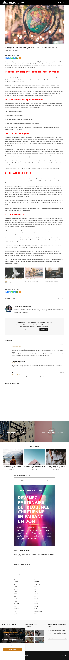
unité (15, 611)
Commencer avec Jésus (11, 50)
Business (16, 581)
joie (35, 591)
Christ (15, 583)
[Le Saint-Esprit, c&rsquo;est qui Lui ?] (54, 273)
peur (15, 599)
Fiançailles (16, 589)
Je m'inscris (13, 649)
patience (36, 598)
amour (35, 578)
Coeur (15, 584)
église (35, 613)
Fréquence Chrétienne (13, 2)
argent (15, 579)
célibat (15, 586)
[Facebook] (7, 58)
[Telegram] (14, 58)
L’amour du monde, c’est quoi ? (31, 278)
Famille (35, 588)
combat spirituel (37, 584)
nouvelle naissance (38, 594)
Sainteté (36, 603)
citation (36, 583)
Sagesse (36, 601)
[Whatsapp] (12, 58)
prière (35, 599)
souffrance (16, 608)
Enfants (15, 588)
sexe (15, 606)
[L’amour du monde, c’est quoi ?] (34, 273)
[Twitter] (9, 58)
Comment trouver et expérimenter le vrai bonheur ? (34, 467)
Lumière (36, 593)
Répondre (61, 344)
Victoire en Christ (38, 611)
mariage (16, 594)
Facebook (56, 3)
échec (15, 613)
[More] (20, 58)
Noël (15, 596)
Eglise (35, 586)
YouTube (60, 3)
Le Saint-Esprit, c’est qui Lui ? (51, 278)
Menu (66, 3)
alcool (15, 578)
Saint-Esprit (16, 603)
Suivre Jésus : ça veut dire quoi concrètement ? (12, 467)
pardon (15, 598)
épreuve (16, 615)
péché (15, 601)
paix (35, 596)
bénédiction (36, 581)
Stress (35, 608)
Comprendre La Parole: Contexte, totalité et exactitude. (56, 467)
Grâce (15, 591)
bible (35, 579)
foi (35, 589)
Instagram (58, 3)
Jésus (15, 593)
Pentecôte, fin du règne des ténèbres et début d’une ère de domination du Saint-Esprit (13, 280)
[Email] (17, 58)
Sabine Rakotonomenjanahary (22, 306)
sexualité (36, 606)
